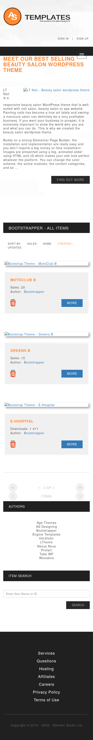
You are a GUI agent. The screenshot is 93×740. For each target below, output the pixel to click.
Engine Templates (46, 534)
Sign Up (83, 38)
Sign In (63, 38)
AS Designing (46, 526)
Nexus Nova (46, 546)
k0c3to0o (46, 538)
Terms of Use (46, 699)
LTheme (46, 542)
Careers (46, 684)
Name (47, 243)
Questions (46, 660)
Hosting (46, 668)
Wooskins (46, 558)
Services (46, 653)
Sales (32, 243)
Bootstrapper (34, 291)
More (72, 303)
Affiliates (46, 676)
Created (65, 243)
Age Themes (46, 522)
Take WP (46, 554)
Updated (15, 247)
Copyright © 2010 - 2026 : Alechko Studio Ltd (46, 725)
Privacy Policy (46, 692)
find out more (70, 179)
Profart (46, 550)
